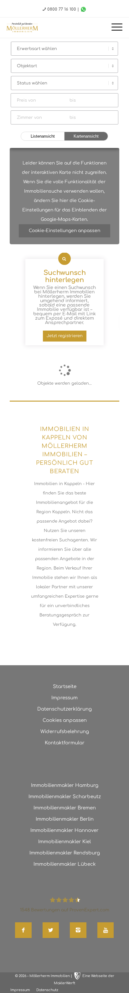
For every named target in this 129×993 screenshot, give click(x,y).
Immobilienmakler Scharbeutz (64, 796)
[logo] (22, 27)
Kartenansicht (86, 136)
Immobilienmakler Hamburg (64, 785)
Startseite (64, 686)
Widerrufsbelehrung (64, 731)
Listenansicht (43, 136)
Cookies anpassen (65, 720)
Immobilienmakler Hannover (64, 830)
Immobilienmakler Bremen (65, 808)
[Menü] (113, 28)
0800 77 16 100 (61, 9)
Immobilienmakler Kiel (64, 841)
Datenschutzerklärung (64, 709)
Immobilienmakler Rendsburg (64, 853)
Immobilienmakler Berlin (65, 819)
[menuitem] (113, 28)
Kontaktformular (65, 743)
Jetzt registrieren (65, 336)
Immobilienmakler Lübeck (65, 864)
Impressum (64, 698)
